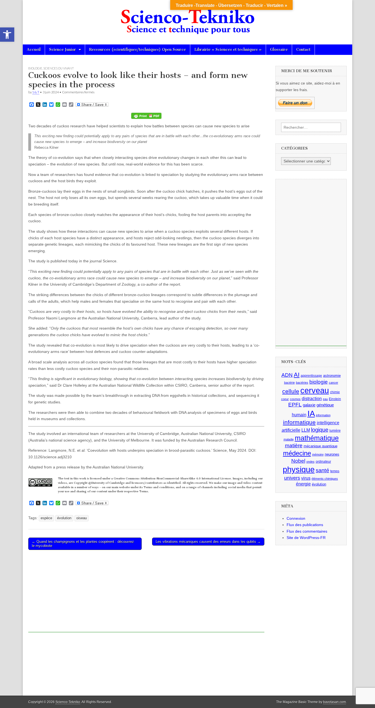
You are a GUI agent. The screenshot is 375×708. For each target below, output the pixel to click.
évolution (64, 518)
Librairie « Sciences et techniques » (228, 49)
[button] (7, 34)
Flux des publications (305, 524)
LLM (305, 430)
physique (299, 469)
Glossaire (279, 49)
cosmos (295, 398)
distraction (312, 398)
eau (325, 398)
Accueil (34, 49)
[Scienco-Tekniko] (187, 18)
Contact (303, 49)
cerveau (314, 390)
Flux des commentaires (307, 531)
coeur (285, 398)
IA (311, 413)
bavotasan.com (334, 702)
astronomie (332, 375)
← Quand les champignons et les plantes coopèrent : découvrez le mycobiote (83, 544)
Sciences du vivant (58, 68)
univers (292, 478)
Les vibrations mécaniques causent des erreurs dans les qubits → (208, 542)
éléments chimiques (325, 478)
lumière (335, 430)
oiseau (81, 518)
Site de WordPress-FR (306, 537)
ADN (287, 375)
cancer (333, 382)
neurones (332, 454)
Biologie (35, 68)
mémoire (318, 454)
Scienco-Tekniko (67, 702)
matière (294, 445)
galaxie (309, 405)
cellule (290, 391)
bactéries (302, 382)
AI (297, 374)
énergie (303, 483)
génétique (325, 405)
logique (319, 429)
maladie (289, 439)
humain (299, 414)
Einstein (335, 399)
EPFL (295, 405)
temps (334, 471)
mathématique (317, 438)
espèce (46, 518)
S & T (35, 92)
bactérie (289, 382)
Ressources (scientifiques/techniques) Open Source (137, 49)
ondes (310, 461)
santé (322, 470)
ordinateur (323, 461)
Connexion (296, 518)
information (323, 415)
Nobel (298, 460)
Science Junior (62, 49)
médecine (297, 453)
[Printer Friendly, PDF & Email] (146, 116)
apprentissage (311, 375)
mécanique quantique (320, 446)
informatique (299, 422)
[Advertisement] (146, 593)
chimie (335, 392)
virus (305, 478)
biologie (318, 382)
